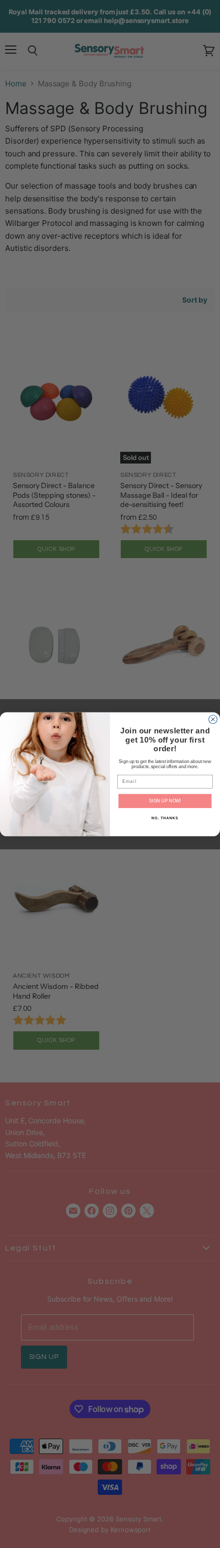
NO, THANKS (164, 818)
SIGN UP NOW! (165, 800)
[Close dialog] (213, 719)
